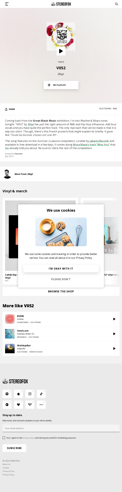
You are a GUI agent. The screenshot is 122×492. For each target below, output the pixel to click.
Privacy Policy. (84, 258)
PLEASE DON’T (61, 279)
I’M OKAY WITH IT (61, 268)
